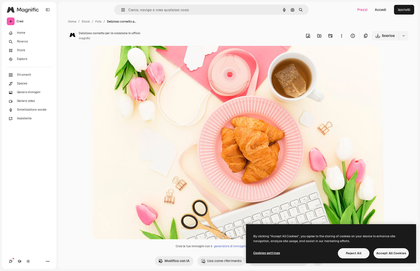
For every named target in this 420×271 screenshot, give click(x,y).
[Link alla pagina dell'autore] (72, 36)
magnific (84, 38)
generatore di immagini (230, 246)
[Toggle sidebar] (48, 10)
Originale (125, 55)
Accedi (380, 10)
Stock (86, 22)
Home (72, 22)
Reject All (353, 253)
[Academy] (19, 261)
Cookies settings (266, 253)
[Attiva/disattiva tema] (28, 261)
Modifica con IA (177, 261)
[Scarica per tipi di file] (403, 36)
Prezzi (362, 10)
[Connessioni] (11, 261)
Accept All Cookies (391, 253)
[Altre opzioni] (341, 36)
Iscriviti (404, 10)
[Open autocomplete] (121, 10)
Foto (98, 22)
